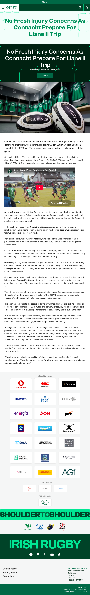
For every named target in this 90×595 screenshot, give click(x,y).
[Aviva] (21, 399)
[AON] (45, 414)
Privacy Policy (10, 572)
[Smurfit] (21, 443)
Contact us (8, 576)
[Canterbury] (45, 384)
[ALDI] (21, 428)
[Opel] (69, 399)
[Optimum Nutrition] (45, 443)
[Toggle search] (86, 7)
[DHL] (45, 472)
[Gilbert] (69, 428)
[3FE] (29, 488)
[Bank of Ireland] (45, 399)
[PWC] (69, 414)
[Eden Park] (69, 458)
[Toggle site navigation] (3, 7)
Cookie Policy (10, 568)
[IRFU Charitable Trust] (45, 502)
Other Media (82, 591)
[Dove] (69, 443)
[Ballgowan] (45, 458)
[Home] (11, 7)
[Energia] (21, 414)
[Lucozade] (45, 428)
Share (45, 75)
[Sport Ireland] (21, 458)
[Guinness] (69, 384)
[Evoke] (21, 472)
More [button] (44, 2)
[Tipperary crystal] (45, 488)
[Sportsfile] (61, 488)
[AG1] (69, 472)
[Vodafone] (21, 384)
